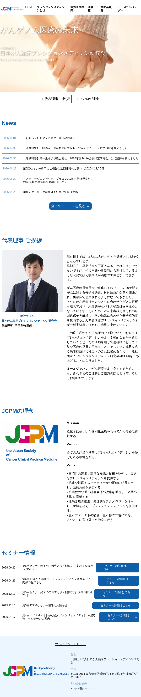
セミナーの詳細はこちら (116, 567)
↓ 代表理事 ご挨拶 (56, 99)
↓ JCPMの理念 (88, 99)
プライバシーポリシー (70, 644)
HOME (29, 7)
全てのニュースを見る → (70, 206)
